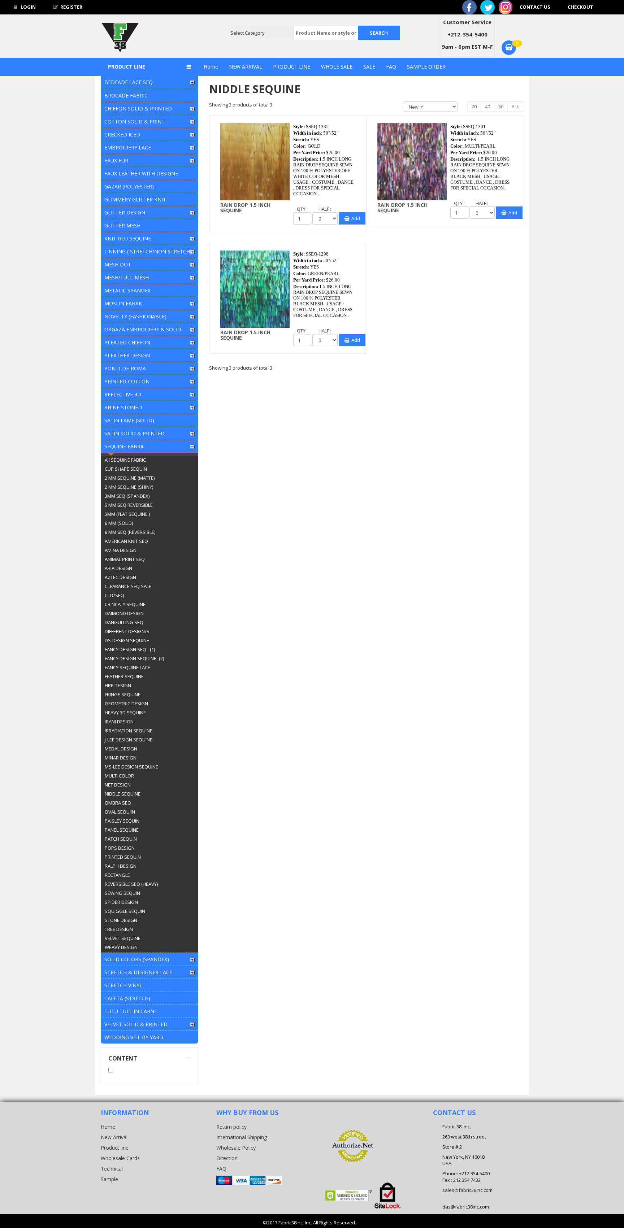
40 (487, 107)
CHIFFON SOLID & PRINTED (138, 108)
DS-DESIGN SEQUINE (127, 640)
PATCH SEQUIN (121, 839)
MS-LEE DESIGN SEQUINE (131, 766)
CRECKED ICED (122, 134)
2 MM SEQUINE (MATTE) (130, 478)
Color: (300, 146)
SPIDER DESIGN (121, 902)
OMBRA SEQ (118, 803)
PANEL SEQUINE (122, 830)
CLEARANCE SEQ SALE (128, 586)
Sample (109, 1179)
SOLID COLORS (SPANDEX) (136, 959)
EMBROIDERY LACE (127, 147)
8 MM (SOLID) (119, 523)
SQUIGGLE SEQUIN (125, 911)
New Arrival (114, 1137)
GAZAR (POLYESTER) (129, 186)
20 (474, 107)
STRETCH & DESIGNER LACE (138, 972)
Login (28, 7)
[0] (509, 47)
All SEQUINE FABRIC (125, 460)
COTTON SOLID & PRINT (134, 121)
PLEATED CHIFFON (127, 342)
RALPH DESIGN (120, 866)
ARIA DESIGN (118, 568)
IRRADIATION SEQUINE (128, 730)
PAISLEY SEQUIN (122, 821)
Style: (299, 126)
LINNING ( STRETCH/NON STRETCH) (148, 251)
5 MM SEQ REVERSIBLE (129, 505)
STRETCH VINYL (123, 985)
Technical (112, 1168)
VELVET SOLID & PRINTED (136, 1024)
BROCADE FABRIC (126, 95)
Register (71, 7)
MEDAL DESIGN (121, 748)
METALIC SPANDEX (127, 290)
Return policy (231, 1126)
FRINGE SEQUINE (122, 694)
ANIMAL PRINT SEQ (125, 559)
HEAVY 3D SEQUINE (125, 712)
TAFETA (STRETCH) (127, 998)
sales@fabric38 (459, 1190)
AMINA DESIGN (120, 550)
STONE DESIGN (121, 920)
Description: (305, 159)
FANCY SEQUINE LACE (127, 667)
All (515, 107)
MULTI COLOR (119, 775)
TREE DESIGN (119, 929)
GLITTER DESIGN (124, 212)
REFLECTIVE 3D (122, 394)
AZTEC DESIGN (120, 577)
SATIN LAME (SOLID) (129, 420)
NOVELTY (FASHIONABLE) (135, 316)
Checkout (580, 7)
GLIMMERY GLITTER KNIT (135, 199)
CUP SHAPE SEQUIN (126, 469)
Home (211, 66)
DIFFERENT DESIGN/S (127, 631)
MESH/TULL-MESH (126, 277)
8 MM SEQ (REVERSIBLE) (130, 532)
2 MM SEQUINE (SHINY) (129, 487)
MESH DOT (117, 264)
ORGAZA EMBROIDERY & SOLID (142, 329)
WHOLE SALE (336, 66)
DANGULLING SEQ (124, 622)
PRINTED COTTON (127, 381)
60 (500, 107)
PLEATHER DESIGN (127, 355)
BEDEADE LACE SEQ (128, 82)
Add (355, 218)
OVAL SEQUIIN (120, 812)
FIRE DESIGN (118, 685)
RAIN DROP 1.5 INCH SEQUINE (245, 207)
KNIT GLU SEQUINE (127, 238)
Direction (227, 1158)
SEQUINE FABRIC (124, 446)
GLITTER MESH (122, 225)
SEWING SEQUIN (122, 893)
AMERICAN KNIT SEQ (126, 541)
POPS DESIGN (120, 848)
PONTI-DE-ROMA (125, 368)
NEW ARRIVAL (245, 66)
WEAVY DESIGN (121, 947)
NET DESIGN (118, 784)
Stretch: (301, 139)
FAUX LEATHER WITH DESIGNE (141, 173)
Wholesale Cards (120, 1158)
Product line (115, 1147)
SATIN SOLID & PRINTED (134, 433)
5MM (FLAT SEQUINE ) (127, 514)
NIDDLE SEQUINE (122, 794)
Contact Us (535, 7)
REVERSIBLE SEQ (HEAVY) (131, 884)
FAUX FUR (116, 160)
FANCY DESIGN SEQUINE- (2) (134, 658)
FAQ (391, 66)
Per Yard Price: (309, 152)
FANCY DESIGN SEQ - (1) (130, 649)
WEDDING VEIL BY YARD (133, 1037)
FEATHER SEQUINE (124, 676)
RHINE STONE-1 (123, 407)
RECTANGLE (117, 875)
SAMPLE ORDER (426, 66)
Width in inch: (307, 133)
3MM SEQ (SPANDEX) (127, 496)
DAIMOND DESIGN (124, 613)
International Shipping (241, 1137)
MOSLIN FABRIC (123, 303)
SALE (369, 66)
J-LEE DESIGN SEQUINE (128, 739)
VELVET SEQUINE (122, 938)
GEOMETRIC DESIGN (126, 703)
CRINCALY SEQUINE (125, 604)
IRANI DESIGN (119, 721)
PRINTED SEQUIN (123, 857)
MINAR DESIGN (120, 757)
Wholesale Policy (236, 1147)
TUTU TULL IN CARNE (130, 1011)
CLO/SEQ (114, 595)
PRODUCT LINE (291, 66)
